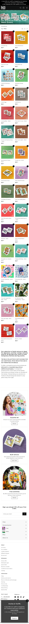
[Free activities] (14, 478)
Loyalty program (5, 551)
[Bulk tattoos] (14, 441)
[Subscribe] (24, 513)
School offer (4, 560)
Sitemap (3, 581)
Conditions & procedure (6, 568)
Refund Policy (4, 587)
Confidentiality (4, 585)
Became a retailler (5, 566)
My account (4, 555)
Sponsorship (4, 589)
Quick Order (4, 564)
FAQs (2, 576)
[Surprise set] (14, 404)
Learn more (14, 460)
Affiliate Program (5, 553)
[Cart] (23, 8)
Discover (14, 423)
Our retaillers (4, 549)
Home (2, 15)
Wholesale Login (5, 562)
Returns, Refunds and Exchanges (9, 579)
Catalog (3, 570)
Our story (3, 547)
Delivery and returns (6, 578)
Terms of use (4, 583)
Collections (7, 15)
